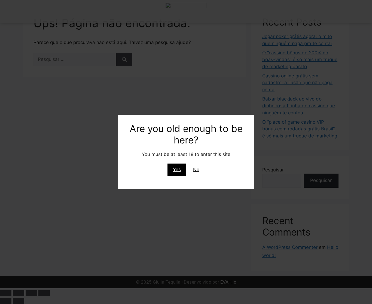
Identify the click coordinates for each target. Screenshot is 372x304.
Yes (177, 169)
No (196, 169)
